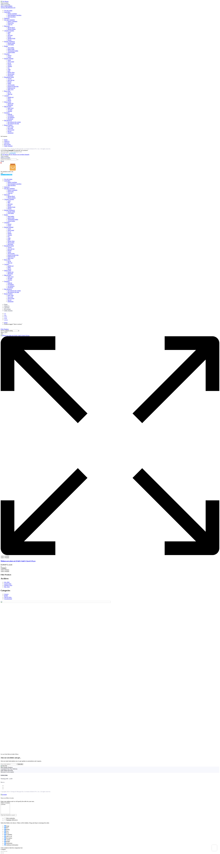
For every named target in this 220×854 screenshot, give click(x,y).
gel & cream (11, 129)
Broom (9, 40)
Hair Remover (8, 120)
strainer (10, 64)
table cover (10, 89)
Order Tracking (8, 146)
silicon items (11, 74)
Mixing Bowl (11, 27)
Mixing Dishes (12, 29)
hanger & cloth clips (13, 86)
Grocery (6, 594)
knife (9, 71)
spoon (9, 60)
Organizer (7, 54)
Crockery (6, 95)
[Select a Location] (5, 803)
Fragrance (7, 112)
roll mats (10, 109)
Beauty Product (8, 125)
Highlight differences (12, 820)
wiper (9, 32)
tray (9, 68)
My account (7, 144)
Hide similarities (10, 818)
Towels (10, 78)
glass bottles (11, 47)
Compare (3, 568)
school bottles (11, 52)
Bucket (9, 81)
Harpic (9, 37)
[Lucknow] (5, 804)
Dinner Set (10, 103)
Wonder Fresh (11, 38)
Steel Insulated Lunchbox (14, 15)
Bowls (9, 100)
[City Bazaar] (5, 1)
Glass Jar (10, 24)
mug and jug (11, 80)
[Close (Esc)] (6, 851)
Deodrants (10, 119)
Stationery (7, 18)
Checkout (6, 143)
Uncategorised (8, 599)
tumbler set (10, 97)
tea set (9, 63)
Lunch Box (7, 12)
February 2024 (8, 585)
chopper (10, 66)
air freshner (11, 116)
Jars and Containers (9, 20)
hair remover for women (14, 122)
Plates (9, 99)
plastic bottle (11, 49)
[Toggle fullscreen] (3, 851)
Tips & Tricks (8, 597)
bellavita (10, 114)
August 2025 (7, 583)
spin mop (10, 35)
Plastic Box (11, 23)
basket (9, 57)
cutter (9, 69)
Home (5, 139)
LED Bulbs (11, 44)
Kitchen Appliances (9, 41)
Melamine (10, 105)
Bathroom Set (11, 88)
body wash (10, 126)
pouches (10, 111)
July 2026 (6, 582)
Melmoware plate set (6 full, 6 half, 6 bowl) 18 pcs (18, 561)
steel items (10, 75)
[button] (5, 556)
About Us (6, 141)
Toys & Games (8, 10)
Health (6, 595)
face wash (10, 128)
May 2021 (7, 587)
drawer (9, 55)
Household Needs (9, 77)
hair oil (9, 131)
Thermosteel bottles (13, 51)
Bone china (7, 91)
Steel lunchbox (12, 16)
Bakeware (7, 26)
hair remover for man (13, 123)
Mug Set (10, 94)
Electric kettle (11, 43)
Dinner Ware (11, 72)
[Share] (5, 851)
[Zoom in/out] (1, 851)
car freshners (11, 117)
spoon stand (11, 61)
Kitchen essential (8, 58)
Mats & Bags (7, 106)
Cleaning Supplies (9, 30)
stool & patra (11, 85)
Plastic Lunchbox (12, 13)
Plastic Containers (12, 21)
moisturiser (10, 133)
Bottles (6, 46)
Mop (9, 33)
